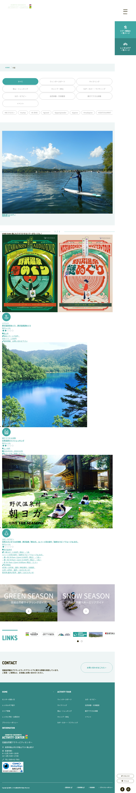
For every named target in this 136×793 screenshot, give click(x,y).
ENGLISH (126, 776)
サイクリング (94, 81)
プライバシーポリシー (10, 722)
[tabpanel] (32, 634)
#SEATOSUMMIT (104, 112)
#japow (75, 112)
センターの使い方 (8, 699)
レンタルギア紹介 (8, 705)
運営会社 (67, 787)
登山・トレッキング (20, 89)
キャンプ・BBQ (57, 89)
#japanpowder (60, 112)
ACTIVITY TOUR (64, 691)
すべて (20, 81)
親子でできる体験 (94, 96)
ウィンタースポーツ (57, 81)
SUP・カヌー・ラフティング (94, 89)
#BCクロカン (10, 112)
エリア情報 (6, 711)
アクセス (126, 781)
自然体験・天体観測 (57, 96)
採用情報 (80, 787)
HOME (4, 691)
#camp (23, 112)
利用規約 (92, 787)
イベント (20, 103)
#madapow (88, 112)
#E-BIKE (34, 112)
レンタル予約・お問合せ (11, 717)
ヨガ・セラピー (20, 96)
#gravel (46, 112)
